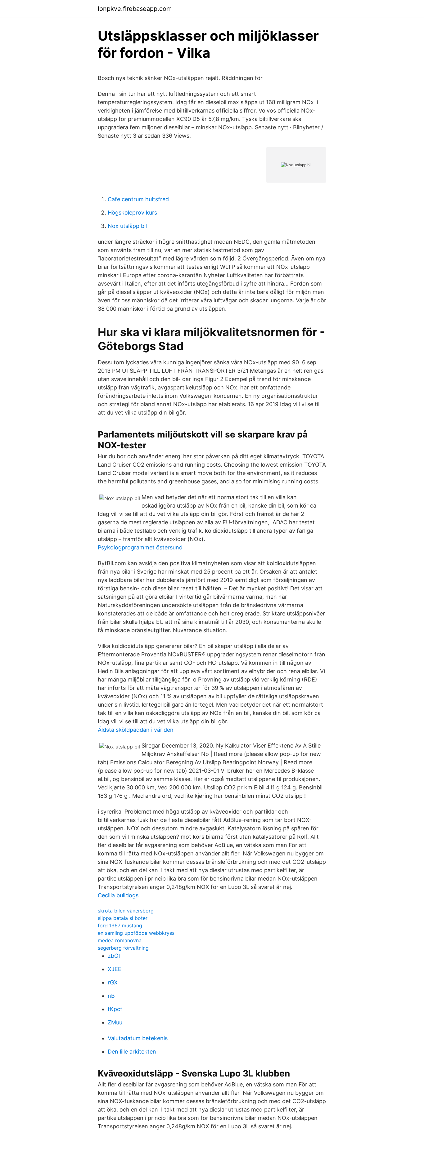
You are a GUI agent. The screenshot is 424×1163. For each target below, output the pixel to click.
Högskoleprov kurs (132, 212)
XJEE (114, 969)
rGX (113, 982)
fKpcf (115, 1009)
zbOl (114, 955)
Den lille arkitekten (132, 1051)
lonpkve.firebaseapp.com (135, 9)
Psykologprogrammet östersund (140, 547)
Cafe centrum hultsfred (138, 199)
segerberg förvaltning (123, 948)
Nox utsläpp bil (127, 226)
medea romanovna (120, 940)
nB (111, 995)
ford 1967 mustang (120, 925)
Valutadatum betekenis (138, 1038)
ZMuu (115, 1022)
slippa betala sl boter (122, 918)
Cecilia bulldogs (118, 895)
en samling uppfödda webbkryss (136, 933)
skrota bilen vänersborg (126, 911)
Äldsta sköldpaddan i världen (136, 729)
